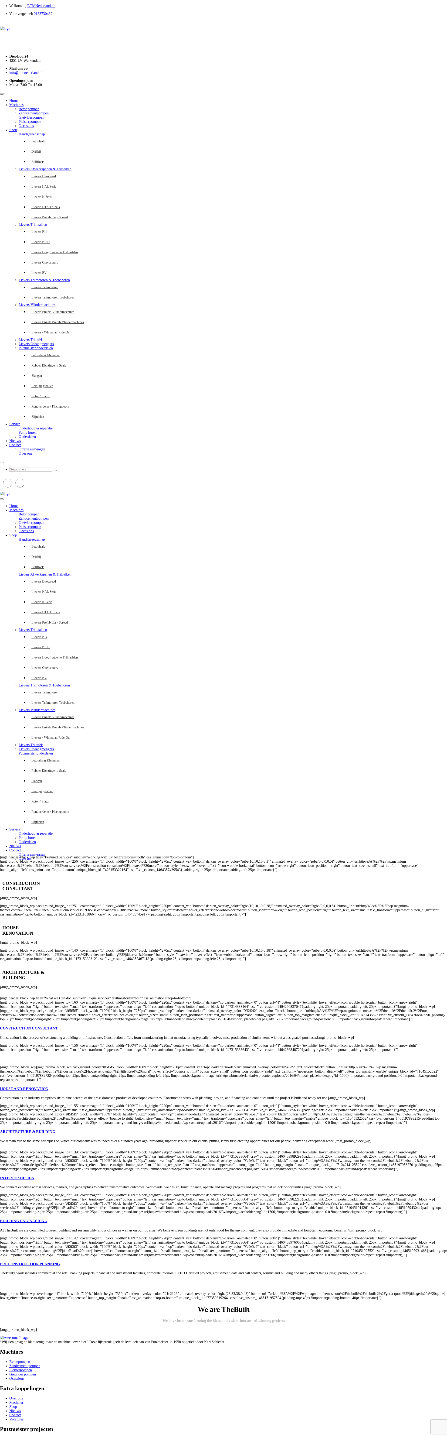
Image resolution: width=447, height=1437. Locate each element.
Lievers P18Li (40, 242)
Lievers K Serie (41, 197)
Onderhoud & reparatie (36, 428)
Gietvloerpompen (31, 117)
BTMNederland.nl (41, 6)
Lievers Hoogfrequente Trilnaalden (54, 252)
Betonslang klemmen (45, 355)
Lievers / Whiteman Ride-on (50, 332)
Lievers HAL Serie (43, 186)
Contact (15, 445)
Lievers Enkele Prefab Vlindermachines (57, 322)
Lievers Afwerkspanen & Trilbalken (45, 169)
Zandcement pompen (24, 1366)
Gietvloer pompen (22, 1374)
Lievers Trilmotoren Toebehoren (52, 297)
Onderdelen (27, 437)
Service (14, 424)
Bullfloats (37, 162)
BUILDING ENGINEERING (23, 1221)
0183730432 (43, 14)
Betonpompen (29, 109)
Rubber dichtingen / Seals (48, 365)
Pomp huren (28, 432)
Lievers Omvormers (44, 262)
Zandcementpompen (34, 113)
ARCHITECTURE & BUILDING (27, 1132)
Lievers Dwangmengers (36, 344)
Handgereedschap (32, 134)
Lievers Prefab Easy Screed (49, 217)
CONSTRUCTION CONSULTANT (29, 1028)
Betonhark (38, 141)
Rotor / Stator (40, 396)
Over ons (25, 453)
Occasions (26, 126)
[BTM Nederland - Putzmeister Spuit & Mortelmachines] (5, 29)
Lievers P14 (39, 231)
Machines (16, 105)
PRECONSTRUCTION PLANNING (30, 1264)
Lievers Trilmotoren (44, 287)
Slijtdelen (37, 416)
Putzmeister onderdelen (36, 348)
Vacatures (16, 1419)
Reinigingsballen (42, 386)
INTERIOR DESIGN (17, 1178)
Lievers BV (39, 272)
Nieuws (15, 441)
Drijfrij (36, 151)
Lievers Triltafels (31, 340)
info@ (25, 73)
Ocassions (16, 1378)
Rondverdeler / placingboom (50, 406)
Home (13, 101)
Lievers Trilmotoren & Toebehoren (44, 280)
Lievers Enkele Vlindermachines (52, 312)
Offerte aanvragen (32, 449)
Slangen (36, 375)
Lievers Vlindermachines (37, 305)
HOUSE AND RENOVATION (24, 1089)
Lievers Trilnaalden (33, 224)
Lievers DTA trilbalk (45, 207)
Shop (13, 130)
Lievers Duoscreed (43, 176)
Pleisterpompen (30, 121)
